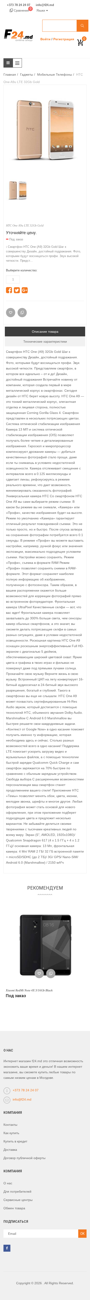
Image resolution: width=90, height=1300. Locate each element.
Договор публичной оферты (24, 1158)
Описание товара (45, 331)
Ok (82, 1233)
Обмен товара (14, 1208)
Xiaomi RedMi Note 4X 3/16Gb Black (29, 990)
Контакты (10, 1124)
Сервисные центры (18, 1200)
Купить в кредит (15, 1141)
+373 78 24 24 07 (18, 5)
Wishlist (39, 973)
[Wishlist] (10, 312)
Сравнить (50, 973)
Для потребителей (17, 1191)
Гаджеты (26, 74)
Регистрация (63, 39)
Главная (9, 74)
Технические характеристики (45, 341)
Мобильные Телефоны (54, 74)
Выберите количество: (21, 270)
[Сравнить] (22, 312)
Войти (45, 39)
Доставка (10, 1149)
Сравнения (22, 10)
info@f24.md (45, 5)
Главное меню (18, 63)
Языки (40, 10)
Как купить (11, 1133)
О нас (7, 1183)
